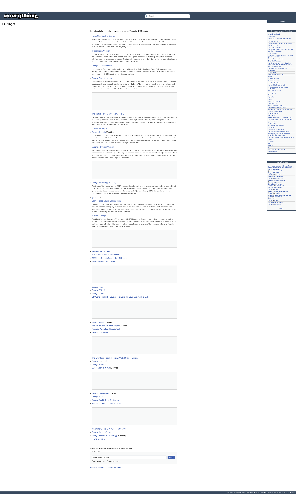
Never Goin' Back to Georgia (103, 36)
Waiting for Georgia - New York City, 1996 (109, 429)
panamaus (278, 182)
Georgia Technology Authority (104, 183)
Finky (276, 189)
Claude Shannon (273, 79)
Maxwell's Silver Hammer (276, 59)
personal (271, 171)
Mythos (270, 145)
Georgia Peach (98, 322)
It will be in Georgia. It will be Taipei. (106, 403)
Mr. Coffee (271, 97)
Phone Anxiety (272, 53)
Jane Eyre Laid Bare (274, 101)
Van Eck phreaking (274, 83)
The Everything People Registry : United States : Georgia (115, 358)
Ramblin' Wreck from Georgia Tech (106, 329)
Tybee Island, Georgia (101, 51)
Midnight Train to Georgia (102, 251)
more (281, 208)
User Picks (271, 36)
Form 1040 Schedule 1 (275, 47)
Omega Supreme (273, 113)
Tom (269, 143)
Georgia (95, 361)
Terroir (270, 77)
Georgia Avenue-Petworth (102, 432)
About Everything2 (274, 34)
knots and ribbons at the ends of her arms (281, 137)
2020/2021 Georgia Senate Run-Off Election (110, 258)
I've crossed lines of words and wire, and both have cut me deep (281, 50)
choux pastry (272, 93)
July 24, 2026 (272, 103)
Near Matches (99, 461)
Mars (269, 147)
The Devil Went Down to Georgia (105, 326)
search (171, 457)
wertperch (277, 204)
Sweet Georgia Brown (101, 368)
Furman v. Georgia (99, 129)
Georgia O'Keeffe (99, 290)
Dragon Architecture (275, 188)
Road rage (271, 141)
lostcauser (278, 197)
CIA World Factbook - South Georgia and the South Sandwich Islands (120, 297)
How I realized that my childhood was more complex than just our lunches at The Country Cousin (280, 64)
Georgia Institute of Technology (104, 436)
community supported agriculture (278, 131)
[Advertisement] (148, 6)
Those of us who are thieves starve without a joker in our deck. (279, 134)
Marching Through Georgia (103, 147)
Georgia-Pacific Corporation (103, 261)
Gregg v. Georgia (99, 132)
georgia (95, 198)
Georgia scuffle (98, 294)
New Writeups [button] (282, 162)
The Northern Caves (274, 91)
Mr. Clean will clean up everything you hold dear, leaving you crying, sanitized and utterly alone (280, 119)
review (271, 182)
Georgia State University (102, 78)
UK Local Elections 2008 (276, 125)
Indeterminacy (272, 152)
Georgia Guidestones (100, 393)
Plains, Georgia (98, 439)
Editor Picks (272, 115)
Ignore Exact (114, 461)
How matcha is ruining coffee (277, 85)
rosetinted (278, 193)
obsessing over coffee (275, 202)
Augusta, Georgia (99, 216)
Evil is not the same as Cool (276, 149)
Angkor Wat (271, 123)
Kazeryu (279, 174)
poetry (271, 193)
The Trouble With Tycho (275, 105)
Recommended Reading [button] (281, 31)
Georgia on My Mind (100, 332)
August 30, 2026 (273, 173)
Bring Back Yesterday (275, 61)
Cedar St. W (272, 72)
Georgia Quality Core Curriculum (105, 400)
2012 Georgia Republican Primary (106, 255)
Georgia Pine (97, 287)
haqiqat (279, 171)
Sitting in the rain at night (276, 129)
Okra (269, 95)
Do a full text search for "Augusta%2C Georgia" (106, 467)
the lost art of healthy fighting (277, 107)
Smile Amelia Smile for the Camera (279, 195)
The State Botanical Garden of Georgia (108, 114)
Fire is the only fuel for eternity (277, 68)
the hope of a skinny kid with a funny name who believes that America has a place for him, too (280, 40)
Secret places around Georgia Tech (106, 201)
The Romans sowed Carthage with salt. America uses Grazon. (280, 110)
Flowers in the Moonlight (276, 74)
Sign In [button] (282, 21)
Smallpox (271, 127)
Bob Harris (271, 70)
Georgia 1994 (97, 397)
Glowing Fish (278, 178)
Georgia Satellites (99, 365)
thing (270, 178)
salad (270, 139)
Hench (270, 99)
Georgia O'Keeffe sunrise (102, 66)
